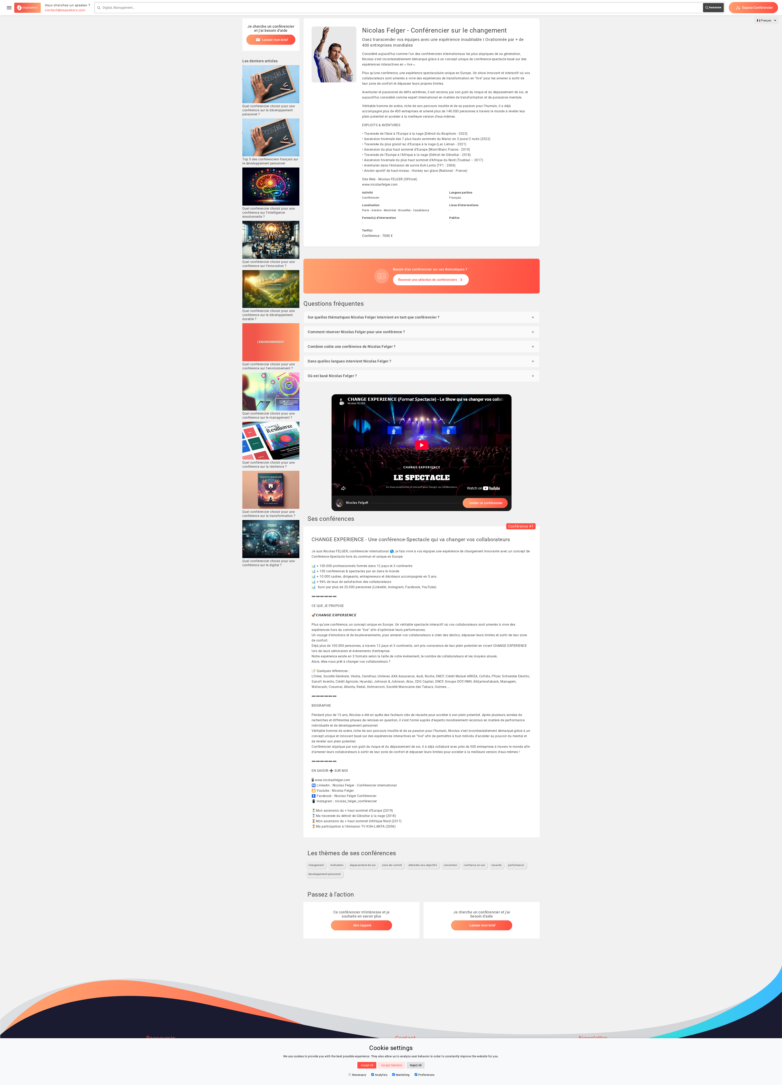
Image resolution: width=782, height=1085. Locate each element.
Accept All (367, 1065)
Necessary (359, 1074)
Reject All (415, 1065)
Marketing (403, 1074)
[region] (421, 452)
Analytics (381, 1074)
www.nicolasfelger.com (380, 184)
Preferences (426, 1074)
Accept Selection (391, 1065)
